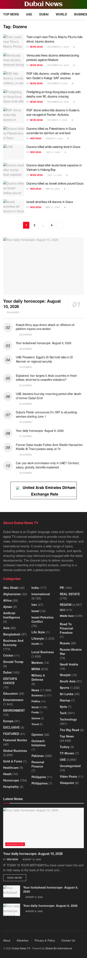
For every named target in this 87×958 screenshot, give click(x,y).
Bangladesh (11, 634)
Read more (16, 877)
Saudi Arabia (69, 664)
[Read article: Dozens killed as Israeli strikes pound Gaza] (13, 188)
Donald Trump (13, 662)
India (35, 587)
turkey (64, 747)
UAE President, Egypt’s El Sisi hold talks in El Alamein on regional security (44, 359)
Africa (7, 600)
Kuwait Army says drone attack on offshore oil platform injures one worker (45, 327)
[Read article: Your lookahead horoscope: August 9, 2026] (11, 891)
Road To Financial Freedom (66, 628)
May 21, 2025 (52, 207)
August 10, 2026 (31, 859)
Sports (64, 687)
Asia (6, 628)
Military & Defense (38, 677)
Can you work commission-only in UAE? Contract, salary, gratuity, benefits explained (47, 465)
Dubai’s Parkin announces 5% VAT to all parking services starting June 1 (46, 414)
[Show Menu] (5, 4)
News (35, 690)
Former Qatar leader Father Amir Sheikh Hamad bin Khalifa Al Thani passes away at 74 (49, 447)
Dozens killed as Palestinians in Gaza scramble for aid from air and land (51, 130)
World (61, 14)
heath (7, 774)
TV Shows (67, 753)
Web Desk (35, 138)
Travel (35, 724)
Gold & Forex (12, 761)
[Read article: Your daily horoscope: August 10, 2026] (43, 266)
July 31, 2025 (52, 152)
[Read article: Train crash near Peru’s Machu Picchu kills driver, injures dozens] (13, 42)
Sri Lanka (66, 694)
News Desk (36, 46)
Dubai (44, 14)
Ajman (7, 607)
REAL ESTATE (70, 594)
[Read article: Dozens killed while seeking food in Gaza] (13, 152)
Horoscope (11, 780)
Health (35, 644)
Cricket (8, 655)
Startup (65, 700)
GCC (62, 610)
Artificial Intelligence (11, 615)
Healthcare (11, 767)
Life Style (38, 632)
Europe (8, 721)
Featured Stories (15, 740)
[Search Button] (82, 4)
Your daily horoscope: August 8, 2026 (40, 430)
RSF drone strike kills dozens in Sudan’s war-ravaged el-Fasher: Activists (53, 112)
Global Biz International (58, 948)
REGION (65, 604)
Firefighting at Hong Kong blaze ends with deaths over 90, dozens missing (53, 94)
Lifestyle (37, 638)
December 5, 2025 (57, 83)
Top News (11, 14)
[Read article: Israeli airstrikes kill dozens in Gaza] (13, 207)
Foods (35, 712)
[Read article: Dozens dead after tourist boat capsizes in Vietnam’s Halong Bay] (13, 170)
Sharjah (65, 675)
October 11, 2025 (57, 120)
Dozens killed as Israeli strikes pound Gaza (54, 183)
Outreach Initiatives (38, 743)
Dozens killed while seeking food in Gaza (53, 146)
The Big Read (69, 730)
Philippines (39, 783)
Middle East (67, 616)
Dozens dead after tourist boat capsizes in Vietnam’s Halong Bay (54, 167)
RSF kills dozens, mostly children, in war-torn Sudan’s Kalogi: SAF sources (53, 75)
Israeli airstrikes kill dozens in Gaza (49, 201)
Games (35, 718)
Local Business (42, 652)
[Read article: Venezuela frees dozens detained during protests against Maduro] (13, 60)
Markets (37, 662)
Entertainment (13, 700)
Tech (63, 713)
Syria (63, 706)
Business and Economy (13, 642)
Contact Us (68, 940)
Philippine (38, 777)
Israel (35, 611)
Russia (65, 643)
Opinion (37, 734)
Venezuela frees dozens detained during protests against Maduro (52, 57)
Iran (34, 604)
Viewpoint (67, 783)
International (40, 594)
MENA (35, 669)
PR (62, 587)
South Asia (68, 681)
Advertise (22, 940)
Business (37, 695)
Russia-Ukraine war (71, 651)
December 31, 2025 (58, 46)
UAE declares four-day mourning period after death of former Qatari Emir (48, 396)
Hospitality (11, 786)
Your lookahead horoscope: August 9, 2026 (43, 343)
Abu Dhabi (10, 587)
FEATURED (11, 734)
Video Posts (68, 776)
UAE (29, 14)
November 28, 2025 (58, 101)
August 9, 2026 (34, 897)
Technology (68, 719)
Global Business (15, 750)
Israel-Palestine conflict (42, 619)
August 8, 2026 (34, 911)
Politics (35, 701)
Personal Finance (37, 764)
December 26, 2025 (58, 65)
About (6, 940)
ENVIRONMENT (14, 710)
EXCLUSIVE (11, 727)
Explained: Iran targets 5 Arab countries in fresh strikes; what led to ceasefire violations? (46, 377)
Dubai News (43, 4)
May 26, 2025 (52, 188)
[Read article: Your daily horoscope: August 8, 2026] (11, 910)
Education (10, 693)
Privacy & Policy (45, 940)
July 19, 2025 (54, 175)
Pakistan (37, 756)
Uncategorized (70, 766)
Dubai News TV (21, 948)
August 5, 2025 (54, 138)
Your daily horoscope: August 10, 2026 (32, 303)
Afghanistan (12, 594)
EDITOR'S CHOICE (10, 680)
